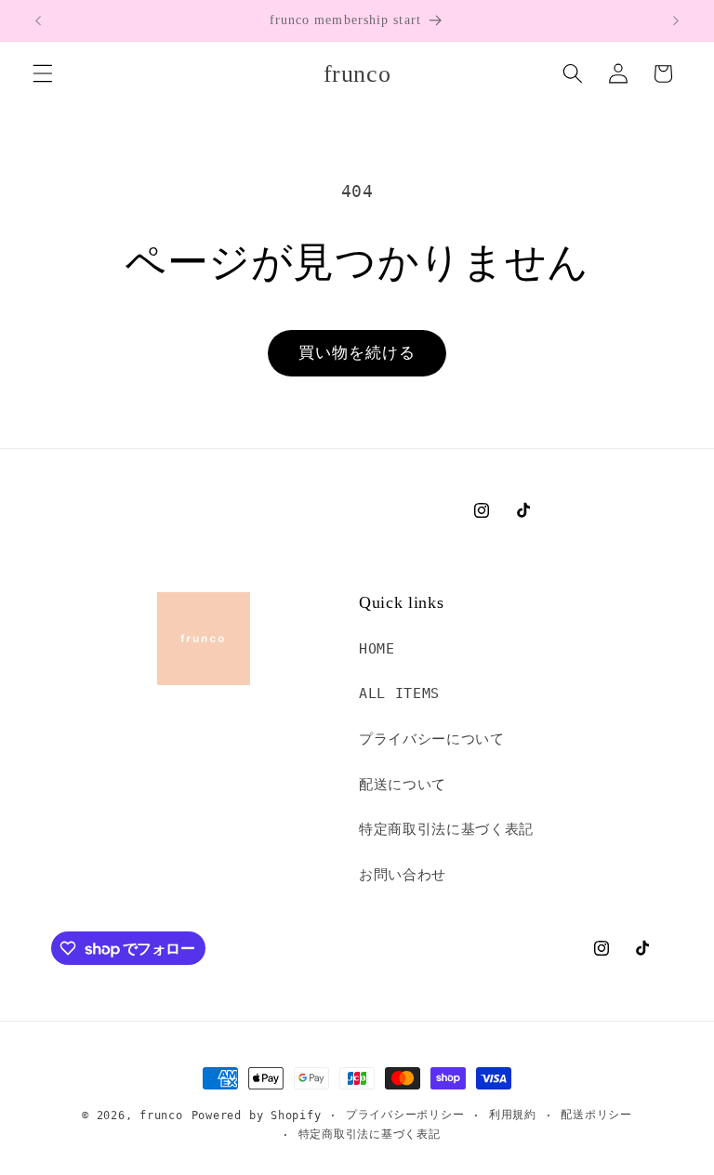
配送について (402, 784)
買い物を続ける (357, 353)
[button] (42, 73)
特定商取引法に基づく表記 (446, 829)
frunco (161, 1115)
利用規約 (512, 1114)
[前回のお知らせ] (38, 20)
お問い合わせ (402, 874)
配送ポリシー (596, 1114)
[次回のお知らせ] (675, 20)
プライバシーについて (432, 739)
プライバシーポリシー (405, 1114)
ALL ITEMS (399, 693)
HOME (377, 648)
